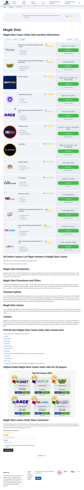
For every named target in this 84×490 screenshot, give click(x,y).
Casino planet (7, 333)
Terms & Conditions (30, 475)
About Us (30, 477)
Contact (29, 479)
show (45, 455)
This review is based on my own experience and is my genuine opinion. (20, 446)
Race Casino (7, 341)
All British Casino (8, 346)
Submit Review (8, 450)
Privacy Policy (29, 472)
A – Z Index (43, 2)
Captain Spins (8, 363)
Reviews (11, 7)
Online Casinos (14, 2)
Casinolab (7, 356)
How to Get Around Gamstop (70, 2)
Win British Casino (8, 348)
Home (4, 7)
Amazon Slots (7, 338)
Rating (8, 39)
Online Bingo (24, 2)
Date (16, 39)
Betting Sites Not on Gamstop (54, 2)
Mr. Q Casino (8, 361)
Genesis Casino (8, 353)
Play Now (68, 50)
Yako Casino (7, 351)
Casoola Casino (8, 358)
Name (23, 39)
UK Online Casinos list (32, 260)
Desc (77, 39)
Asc (71, 39)
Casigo (6, 336)
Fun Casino (6, 343)
